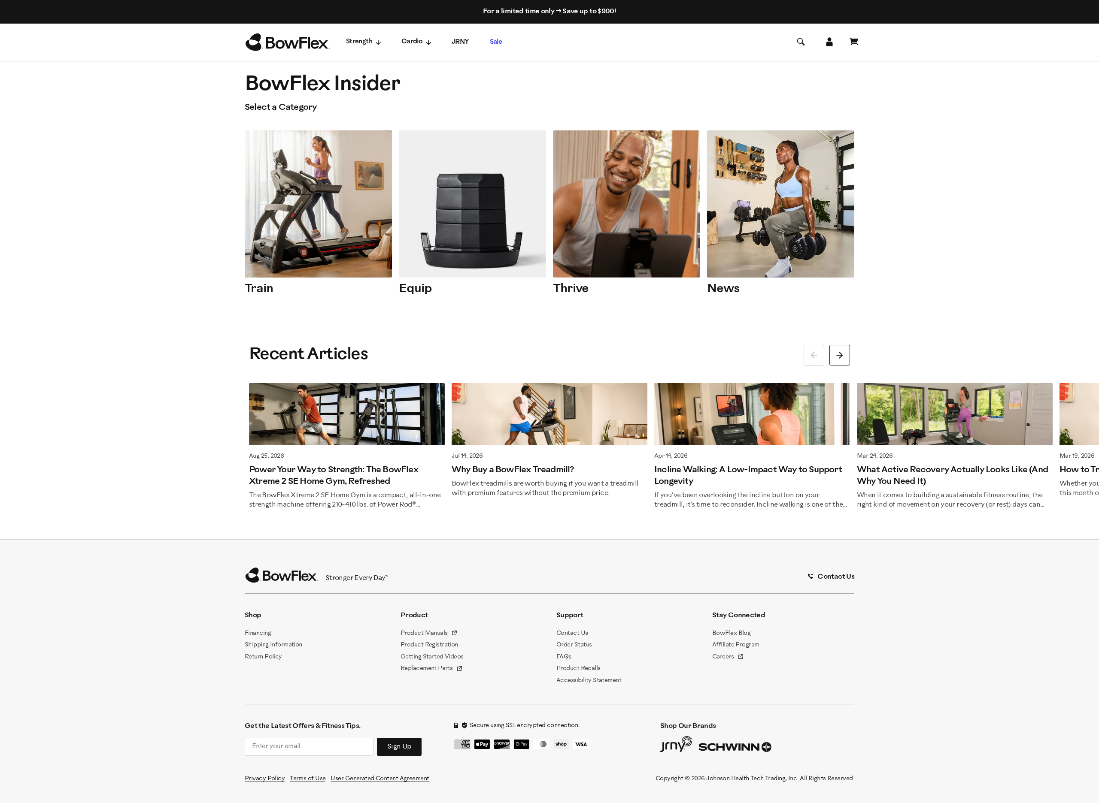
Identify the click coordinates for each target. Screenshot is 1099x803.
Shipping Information (273, 645)
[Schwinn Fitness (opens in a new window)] (736, 749)
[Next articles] (839, 355)
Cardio (411, 42)
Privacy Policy (265, 779)
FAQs (563, 657)
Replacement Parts (432, 669)
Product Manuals (429, 634)
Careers (728, 657)
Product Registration (429, 645)
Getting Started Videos (432, 657)
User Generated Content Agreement (380, 779)
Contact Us (572, 633)
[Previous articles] (814, 355)
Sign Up (399, 746)
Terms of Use (307, 779)
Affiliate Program (735, 645)
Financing (258, 633)
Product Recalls (578, 668)
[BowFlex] (288, 42)
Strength (359, 42)
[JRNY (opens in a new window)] (676, 746)
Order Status (574, 645)
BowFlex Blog (731, 633)
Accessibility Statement (588, 680)
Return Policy (263, 657)
